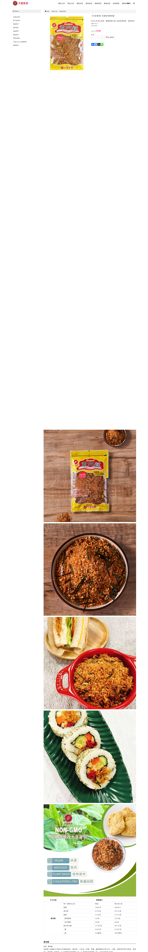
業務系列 (16, 45)
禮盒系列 (16, 34)
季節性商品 (16, 38)
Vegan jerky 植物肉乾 (20, 41)
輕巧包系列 (16, 20)
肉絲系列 (16, 31)
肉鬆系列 (16, 24)
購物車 (126, 3)
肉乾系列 (16, 27)
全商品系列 (16, 17)
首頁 (47, 11)
